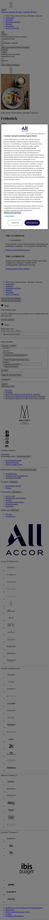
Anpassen (15, 223)
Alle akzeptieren (32, 223)
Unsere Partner (9, 216)
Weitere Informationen (12, 212)
